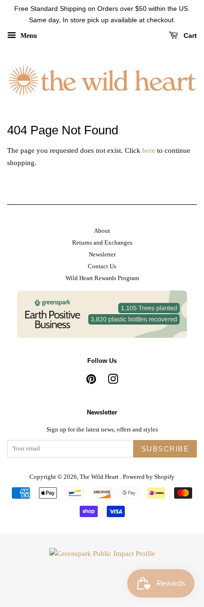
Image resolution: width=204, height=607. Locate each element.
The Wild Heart (100, 477)
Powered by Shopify (149, 477)
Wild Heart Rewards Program (102, 278)
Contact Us (102, 266)
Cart (189, 35)
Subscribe (165, 449)
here (148, 150)
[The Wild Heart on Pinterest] (91, 381)
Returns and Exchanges (102, 242)
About (102, 231)
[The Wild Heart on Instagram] (113, 381)
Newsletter (102, 254)
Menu (28, 35)
